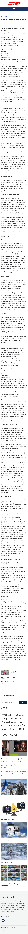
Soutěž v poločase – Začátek (18, 671)
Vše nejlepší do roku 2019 (8, 682)
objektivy (18, 718)
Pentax (21, 722)
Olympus (5, 722)
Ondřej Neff (5, 22)
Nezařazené (5, 16)
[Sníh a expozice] (14, 844)
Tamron (4, 729)
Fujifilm (13, 715)
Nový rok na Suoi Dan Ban (8, 677)
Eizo (9, 715)
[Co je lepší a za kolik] (14, 801)
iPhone (19, 715)
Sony (24, 725)
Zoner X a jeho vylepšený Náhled (12, 759)
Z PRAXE (20, 729)
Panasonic (13, 722)
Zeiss (9, 729)
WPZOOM (9, 930)
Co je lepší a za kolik (8, 819)
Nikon (10, 718)
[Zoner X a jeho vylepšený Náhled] (14, 741)
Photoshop (3, 725)
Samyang (14, 725)
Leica (23, 715)
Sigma (19, 725)
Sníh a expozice (6, 862)
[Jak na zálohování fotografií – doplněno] (14, 866)
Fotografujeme (9, 735)
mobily (4, 718)
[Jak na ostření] (14, 780)
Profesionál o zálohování (9, 841)
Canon (4, 715)
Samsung (8, 725)
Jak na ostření (6, 798)
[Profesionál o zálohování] (14, 823)
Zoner (13, 729)
